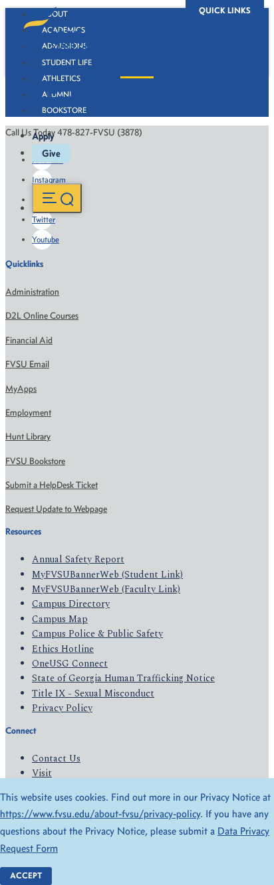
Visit (42, 773)
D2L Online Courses (41, 315)
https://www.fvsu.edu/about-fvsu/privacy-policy (100, 813)
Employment (28, 412)
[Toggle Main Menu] (57, 198)
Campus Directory (71, 604)
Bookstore (64, 110)
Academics (63, 30)
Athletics (61, 78)
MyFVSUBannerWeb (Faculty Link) (106, 589)
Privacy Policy (62, 708)
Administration (32, 291)
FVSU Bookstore (35, 461)
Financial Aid (29, 340)
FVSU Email (27, 364)
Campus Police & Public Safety (97, 634)
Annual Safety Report (78, 559)
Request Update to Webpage (56, 509)
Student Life (67, 62)
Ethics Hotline (63, 649)
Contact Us (56, 758)
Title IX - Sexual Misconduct (93, 693)
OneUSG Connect (70, 664)
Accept (26, 875)
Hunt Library (28, 436)
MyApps (21, 388)
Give (51, 153)
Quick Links (225, 10)
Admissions (64, 45)
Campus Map (60, 619)
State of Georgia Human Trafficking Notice (123, 678)
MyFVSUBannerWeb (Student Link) (107, 575)
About (55, 14)
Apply (43, 136)
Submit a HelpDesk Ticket (51, 485)
